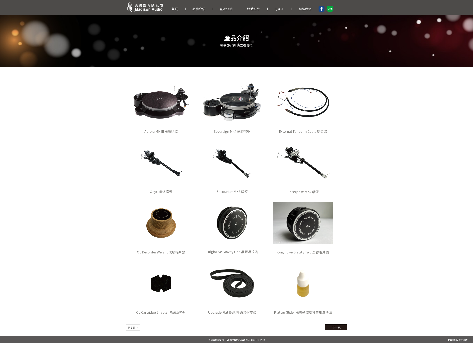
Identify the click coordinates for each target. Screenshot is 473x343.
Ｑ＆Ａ (279, 8)
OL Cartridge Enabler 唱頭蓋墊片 (161, 312)
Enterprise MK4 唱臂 (303, 191)
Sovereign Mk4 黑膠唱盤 (232, 131)
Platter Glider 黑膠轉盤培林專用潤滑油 (303, 312)
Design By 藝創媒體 (457, 339)
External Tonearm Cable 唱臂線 (303, 131)
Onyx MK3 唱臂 (161, 191)
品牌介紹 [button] (198, 8)
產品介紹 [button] (226, 8)
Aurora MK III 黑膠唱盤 (161, 131)
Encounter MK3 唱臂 (232, 191)
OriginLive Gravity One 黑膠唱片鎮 (232, 251)
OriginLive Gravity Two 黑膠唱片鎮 (303, 252)
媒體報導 (253, 8)
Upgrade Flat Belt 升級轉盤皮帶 (232, 312)
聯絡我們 (305, 8)
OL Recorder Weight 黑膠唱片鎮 (161, 252)
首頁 (174, 8)
